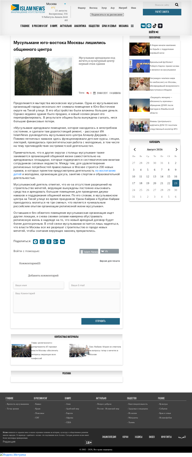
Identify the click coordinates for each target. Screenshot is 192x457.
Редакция (9, 441)
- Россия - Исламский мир (107, 408)
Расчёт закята (162, 12)
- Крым (37, 408)
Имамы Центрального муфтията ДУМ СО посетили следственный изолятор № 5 (163, 125)
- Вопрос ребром (103, 404)
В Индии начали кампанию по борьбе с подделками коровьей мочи (163, 49)
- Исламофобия (165, 417)
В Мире (53, 26)
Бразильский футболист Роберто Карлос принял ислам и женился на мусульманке (164, 66)
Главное (24, 26)
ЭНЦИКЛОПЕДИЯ (109, 437)
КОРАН (125, 437)
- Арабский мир (72, 408)
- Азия (67, 404)
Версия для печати (110, 261)
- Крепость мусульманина (17, 404)
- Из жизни (132, 413)
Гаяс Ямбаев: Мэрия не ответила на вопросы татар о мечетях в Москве (105, 350)
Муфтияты (166, 437)
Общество (94, 26)
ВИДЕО (152, 437)
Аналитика (80, 26)
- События (162, 408)
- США (68, 422)
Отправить (100, 321)
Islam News (91, 251)
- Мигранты (132, 417)
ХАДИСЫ (138, 437)
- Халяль (131, 422)
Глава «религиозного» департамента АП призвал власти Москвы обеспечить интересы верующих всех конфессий (44, 350)
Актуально (66, 26)
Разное (161, 398)
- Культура (163, 404)
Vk (106, 251)
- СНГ (36, 417)
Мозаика (123, 26)
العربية (182, 437)
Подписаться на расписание (107, 14)
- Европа (69, 413)
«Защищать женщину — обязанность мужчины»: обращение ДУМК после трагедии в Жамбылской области (162, 105)
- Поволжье (39, 413)
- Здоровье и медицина (137, 408)
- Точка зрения (12, 408)
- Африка (69, 417)
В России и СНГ (40, 26)
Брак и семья (109, 26)
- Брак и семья (164, 413)
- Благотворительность (137, 404)
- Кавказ (37, 404)
